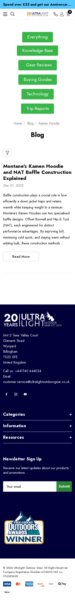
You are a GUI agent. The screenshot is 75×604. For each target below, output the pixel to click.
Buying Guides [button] (38, 79)
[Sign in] (62, 14)
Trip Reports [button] (37, 108)
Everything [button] (37, 37)
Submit (64, 486)
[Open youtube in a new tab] (25, 394)
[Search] (12, 13)
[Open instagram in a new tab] (15, 394)
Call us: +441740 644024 (22, 371)
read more (21, 256)
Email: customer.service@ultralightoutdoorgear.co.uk (36, 379)
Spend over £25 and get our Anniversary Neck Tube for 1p (37, 2)
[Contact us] (56, 14)
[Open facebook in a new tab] (6, 394)
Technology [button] (38, 94)
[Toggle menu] (5, 14)
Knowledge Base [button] (37, 50)
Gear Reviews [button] (38, 65)
